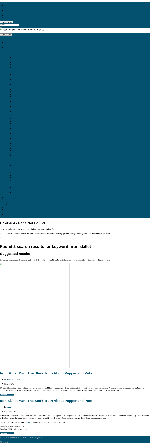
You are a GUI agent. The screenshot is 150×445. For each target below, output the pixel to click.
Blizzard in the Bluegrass (22, 121)
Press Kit (12, 202)
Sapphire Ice (17, 84)
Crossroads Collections (17, 183)
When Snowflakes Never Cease (25, 190)
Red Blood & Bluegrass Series (20, 116)
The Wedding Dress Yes (22, 195)
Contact (7, 207)
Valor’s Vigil (17, 156)
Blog (6, 45)
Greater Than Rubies (20, 87)
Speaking (8, 215)
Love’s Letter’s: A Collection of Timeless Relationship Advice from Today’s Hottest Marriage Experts (52, 168)
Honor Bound (17, 57)
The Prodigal (17, 79)
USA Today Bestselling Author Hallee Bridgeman (19, 38)
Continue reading (7, 395)
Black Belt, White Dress (21, 119)
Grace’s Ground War (20, 148)
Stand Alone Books (16, 161)
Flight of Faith (17, 153)
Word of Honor (18, 60)
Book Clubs (8, 212)
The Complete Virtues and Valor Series (28, 158)
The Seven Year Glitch (21, 124)
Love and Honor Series (17, 52)
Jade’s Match (17, 99)
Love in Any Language (21, 55)
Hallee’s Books (10, 50)
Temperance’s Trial (20, 138)
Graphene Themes (17, 442)
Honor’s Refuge (18, 62)
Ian (13, 106)
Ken (14, 114)
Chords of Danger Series (18, 70)
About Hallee (9, 200)
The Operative (18, 75)
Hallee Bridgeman (13, 379)
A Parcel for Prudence (21, 146)
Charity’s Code (18, 143)
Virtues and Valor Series (18, 136)
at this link (30, 422)
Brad (14, 109)
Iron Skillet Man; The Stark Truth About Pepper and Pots (35, 178)
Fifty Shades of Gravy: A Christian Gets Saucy (31, 173)
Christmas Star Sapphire (22, 97)
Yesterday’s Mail (19, 188)
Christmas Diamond (20, 94)
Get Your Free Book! (12, 197)
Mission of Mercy (19, 151)
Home (6, 43)
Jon (13, 111)
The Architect (17, 72)
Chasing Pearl (18, 102)
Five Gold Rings (18, 192)
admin (8, 407)
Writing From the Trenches (23, 165)
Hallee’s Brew (9, 210)
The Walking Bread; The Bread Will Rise (28, 175)
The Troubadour (18, 77)
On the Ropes (18, 163)
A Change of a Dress (20, 126)
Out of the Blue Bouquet (22, 185)
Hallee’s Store (10, 48)
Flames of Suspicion (20, 129)
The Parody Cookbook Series (20, 170)
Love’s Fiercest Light (20, 67)
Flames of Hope (18, 131)
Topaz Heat (17, 92)
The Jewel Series (15, 82)
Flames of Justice (19, 134)
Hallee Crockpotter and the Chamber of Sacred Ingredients (36, 180)
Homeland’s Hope (19, 141)
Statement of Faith (15, 205)
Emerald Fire (17, 89)
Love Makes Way (19, 65)
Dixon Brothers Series (17, 104)
